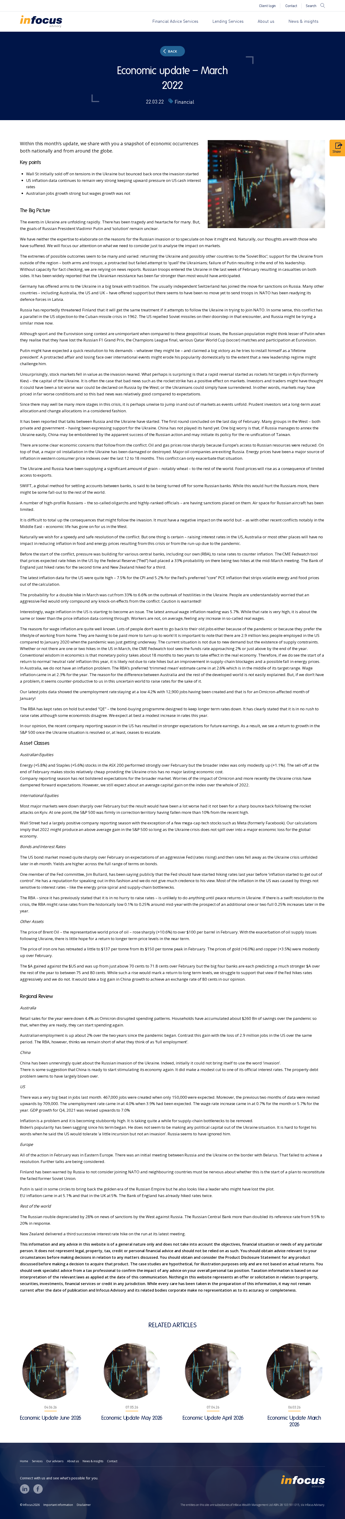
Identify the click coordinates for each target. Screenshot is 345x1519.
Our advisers (54, 1461)
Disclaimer (84, 1505)
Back (172, 51)
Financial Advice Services (175, 21)
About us (266, 21)
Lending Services (228, 21)
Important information (58, 1505)
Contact (291, 6)
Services (37, 1461)
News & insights (303, 21)
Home (24, 1461)
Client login (267, 6)
